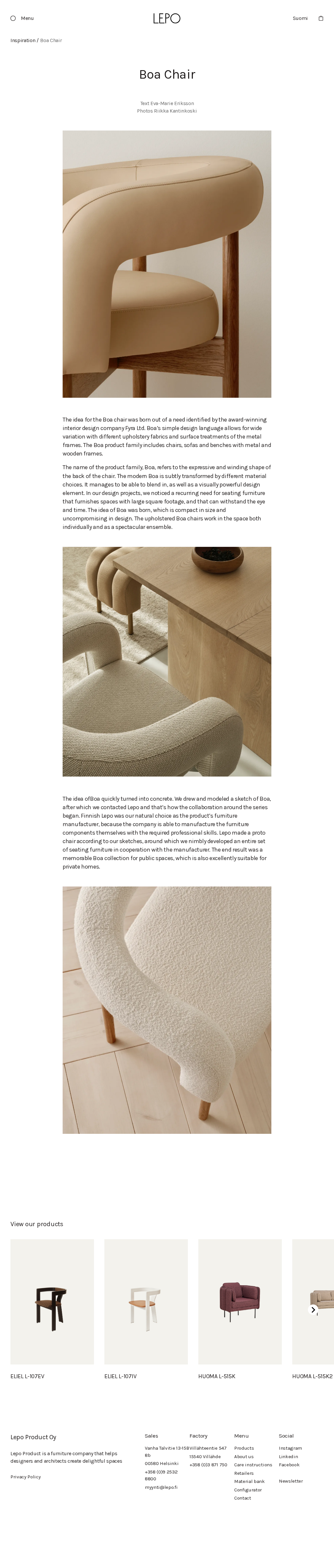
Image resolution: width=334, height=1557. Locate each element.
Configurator (248, 1490)
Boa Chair (51, 40)
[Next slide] (313, 1309)
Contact (242, 1498)
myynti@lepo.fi (161, 1487)
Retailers (244, 1473)
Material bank (249, 1481)
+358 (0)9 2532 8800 (161, 1475)
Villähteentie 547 (208, 1448)
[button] (24, 18)
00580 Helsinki (162, 1463)
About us (243, 1456)
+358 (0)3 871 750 (208, 1465)
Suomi (300, 18)
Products (244, 1448)
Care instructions (253, 1465)
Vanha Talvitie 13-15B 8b (167, 1451)
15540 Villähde (205, 1456)
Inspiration (22, 40)
